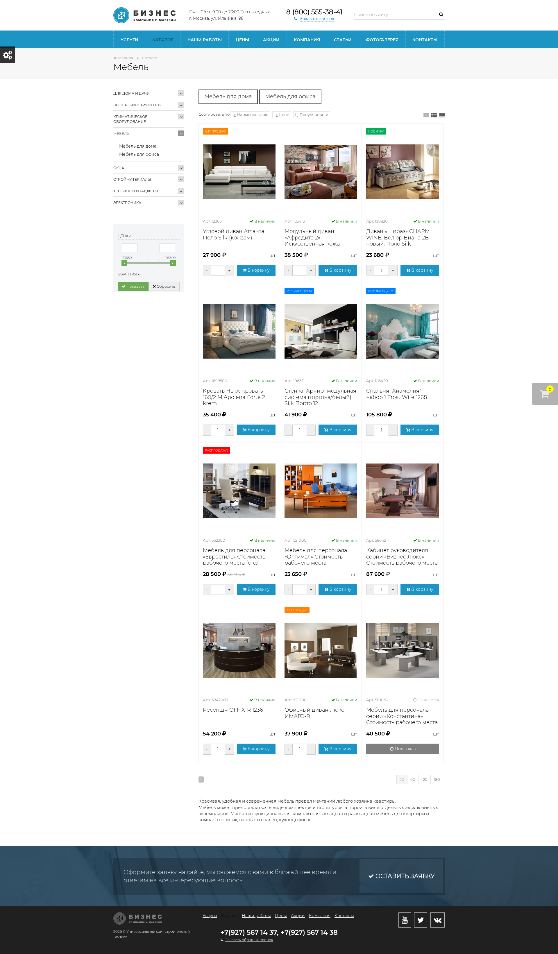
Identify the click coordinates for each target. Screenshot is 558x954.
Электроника (127, 203)
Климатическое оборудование (130, 119)
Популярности (313, 114)
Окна (118, 168)
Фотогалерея (382, 39)
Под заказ (405, 748)
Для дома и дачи (131, 93)
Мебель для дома (137, 146)
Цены (242, 39)
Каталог (162, 39)
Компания (307, 39)
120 (424, 779)
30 (402, 779)
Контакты (424, 39)
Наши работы (204, 39)
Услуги (129, 39)
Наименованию (252, 114)
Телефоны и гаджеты (135, 191)
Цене (283, 114)
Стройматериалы (132, 179)
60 (412, 779)
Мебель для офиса (139, 154)
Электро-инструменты (137, 105)
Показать (135, 286)
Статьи (343, 39)
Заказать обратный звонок (249, 940)
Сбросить (165, 286)
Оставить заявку (404, 876)
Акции (271, 39)
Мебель (121, 133)
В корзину (258, 270)
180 (437, 779)
